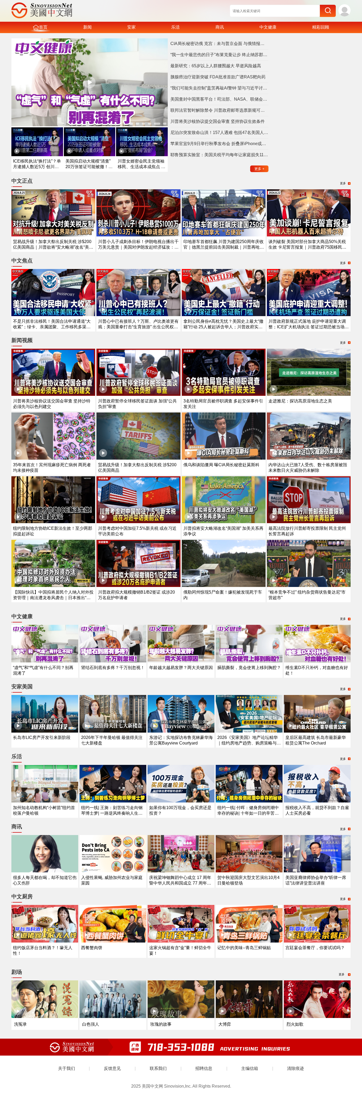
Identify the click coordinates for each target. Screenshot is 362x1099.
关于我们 (66, 1068)
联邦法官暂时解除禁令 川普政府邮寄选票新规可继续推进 (219, 110)
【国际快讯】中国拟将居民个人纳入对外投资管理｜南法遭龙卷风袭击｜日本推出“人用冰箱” (53, 597)
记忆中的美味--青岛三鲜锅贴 (244, 947)
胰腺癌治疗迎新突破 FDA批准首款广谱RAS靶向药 (218, 77)
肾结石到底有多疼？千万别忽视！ (113, 667)
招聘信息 (203, 1068)
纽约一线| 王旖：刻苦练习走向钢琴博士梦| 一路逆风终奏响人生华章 (112, 813)
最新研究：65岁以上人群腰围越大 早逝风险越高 (215, 66)
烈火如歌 (294, 1024)
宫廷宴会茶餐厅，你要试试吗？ (315, 947)
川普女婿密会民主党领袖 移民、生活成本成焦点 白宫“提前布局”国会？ (141, 166)
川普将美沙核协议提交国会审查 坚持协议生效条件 (217, 121)
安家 (131, 27)
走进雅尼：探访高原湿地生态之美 (300, 401)
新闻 (87, 27)
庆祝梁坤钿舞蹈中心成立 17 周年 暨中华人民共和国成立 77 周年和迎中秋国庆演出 (180, 883)
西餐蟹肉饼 (91, 947)
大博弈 (224, 1024)
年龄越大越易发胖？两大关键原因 (181, 667)
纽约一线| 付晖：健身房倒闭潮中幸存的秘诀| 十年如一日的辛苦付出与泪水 (248, 813)
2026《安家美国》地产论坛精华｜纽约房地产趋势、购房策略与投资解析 (249, 743)
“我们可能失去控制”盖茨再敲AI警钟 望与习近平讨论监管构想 (219, 88)
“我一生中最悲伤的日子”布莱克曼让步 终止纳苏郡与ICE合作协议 (219, 54)
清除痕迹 (295, 1068)
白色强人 (90, 1024)
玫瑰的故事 (160, 1024)
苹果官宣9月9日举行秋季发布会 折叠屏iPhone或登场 (219, 143)
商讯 (219, 27)
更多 (259, 169)
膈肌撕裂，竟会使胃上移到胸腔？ (249, 667)
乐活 (175, 27)
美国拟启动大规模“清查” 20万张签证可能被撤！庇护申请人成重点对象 (89, 166)
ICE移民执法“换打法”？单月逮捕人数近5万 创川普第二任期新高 (37, 166)
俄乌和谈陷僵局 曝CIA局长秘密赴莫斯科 (221, 465)
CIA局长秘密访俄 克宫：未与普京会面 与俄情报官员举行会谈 (219, 43)
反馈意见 (112, 1068)
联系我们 (158, 1068)
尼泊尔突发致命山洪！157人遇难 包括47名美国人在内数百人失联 (219, 132)
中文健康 (267, 27)
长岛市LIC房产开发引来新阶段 (41, 737)
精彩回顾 (320, 27)
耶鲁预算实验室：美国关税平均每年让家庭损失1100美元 (219, 154)
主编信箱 (249, 1068)
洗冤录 (20, 1024)
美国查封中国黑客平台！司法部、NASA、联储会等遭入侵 (219, 99)
